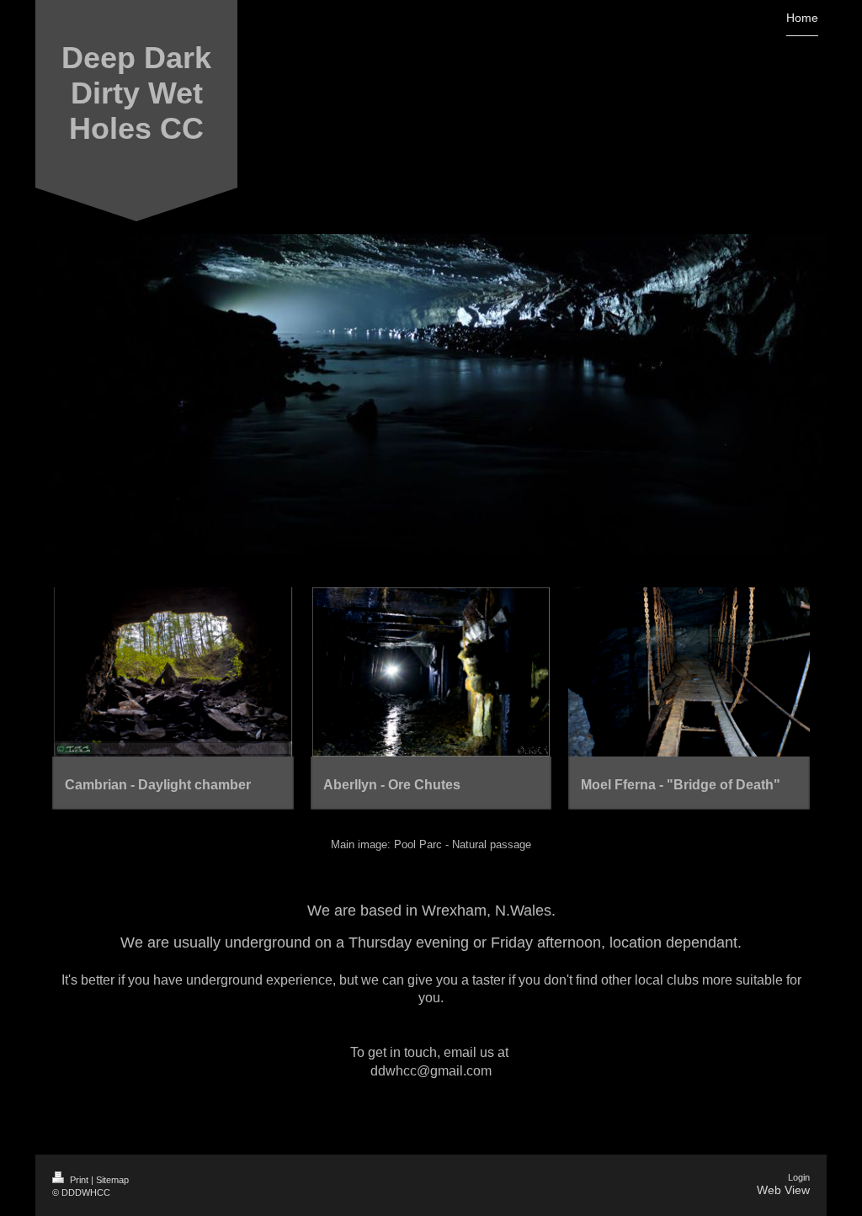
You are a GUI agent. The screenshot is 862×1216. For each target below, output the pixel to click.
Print (79, 1180)
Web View (783, 1190)
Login (799, 1177)
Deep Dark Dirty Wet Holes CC (136, 93)
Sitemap (112, 1180)
